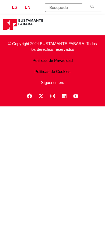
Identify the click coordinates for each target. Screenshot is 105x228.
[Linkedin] (64, 96)
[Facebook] (29, 96)
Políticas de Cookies (52, 71)
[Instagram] (52, 96)
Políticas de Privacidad (53, 60)
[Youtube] (76, 96)
